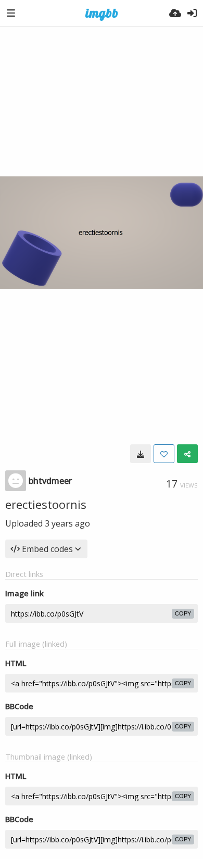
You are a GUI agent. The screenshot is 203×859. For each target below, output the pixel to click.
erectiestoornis (45, 504)
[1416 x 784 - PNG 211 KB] (140, 453)
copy (183, 613)
